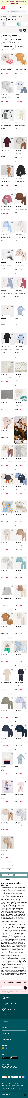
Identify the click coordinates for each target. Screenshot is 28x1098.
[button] (25, 7)
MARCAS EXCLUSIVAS (6, 1033)
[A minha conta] (21, 7)
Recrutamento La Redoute (16, 1088)
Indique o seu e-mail (6, 985)
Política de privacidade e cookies (12, 1085)
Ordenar (4, 35)
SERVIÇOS (4, 1027)
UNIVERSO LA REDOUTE (7, 1039)
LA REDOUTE (5, 1022)
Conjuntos (21, 16)
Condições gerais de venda (7, 1083)
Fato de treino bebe (8, 875)
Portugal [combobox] (6, 1094)
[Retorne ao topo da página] (25, 1095)
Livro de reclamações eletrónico (13, 1086)
